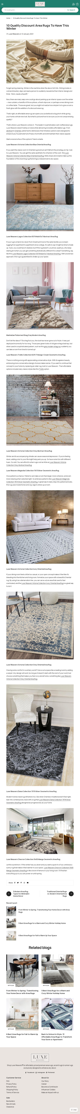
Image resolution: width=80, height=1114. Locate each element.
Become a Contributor (49, 1087)
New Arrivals (10, 1104)
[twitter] (18, 882)
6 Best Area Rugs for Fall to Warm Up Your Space (38, 935)
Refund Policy (11, 1087)
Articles (11, 985)
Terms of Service (12, 1092)
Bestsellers (10, 1101)
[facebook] (15, 882)
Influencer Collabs (48, 1089)
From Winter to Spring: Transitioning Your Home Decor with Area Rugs (44, 911)
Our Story (45, 1081)
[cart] (77, 4)
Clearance (10, 1107)
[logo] (40, 4)
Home (8, 18)
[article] (11, 911)
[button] (2, 4)
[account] (73, 4)
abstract (9, 131)
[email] (28, 882)
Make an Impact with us (50, 1092)
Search (72, 10)
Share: (11, 883)
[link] (22, 970)
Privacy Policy (11, 1084)
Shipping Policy (12, 1089)
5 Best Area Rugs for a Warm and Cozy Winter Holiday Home (42, 923)
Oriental (18, 131)
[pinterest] (21, 882)
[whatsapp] (25, 882)
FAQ (7, 1081)
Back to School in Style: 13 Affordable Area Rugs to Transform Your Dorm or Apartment (56, 1037)
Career (44, 1084)
